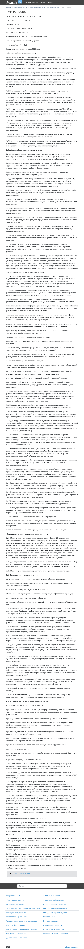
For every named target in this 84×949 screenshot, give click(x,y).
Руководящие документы (16, 917)
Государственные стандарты (54, 904)
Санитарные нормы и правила (55, 933)
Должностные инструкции (16, 938)
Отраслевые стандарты (52, 925)
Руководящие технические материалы (21, 929)
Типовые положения (51, 896)
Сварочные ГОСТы (13, 896)
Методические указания (16, 912)
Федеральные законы (15, 900)
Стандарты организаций (16, 933)
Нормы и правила (50, 921)
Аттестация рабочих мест (53, 900)
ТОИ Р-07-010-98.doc (22, 874)
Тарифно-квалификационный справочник (23, 908)
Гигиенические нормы (15, 904)
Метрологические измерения (55, 908)
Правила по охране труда (53, 929)
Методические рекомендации (55, 912)
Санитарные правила (51, 917)
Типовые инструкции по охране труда (21, 921)
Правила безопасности (15, 925)
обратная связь (71, 947)
